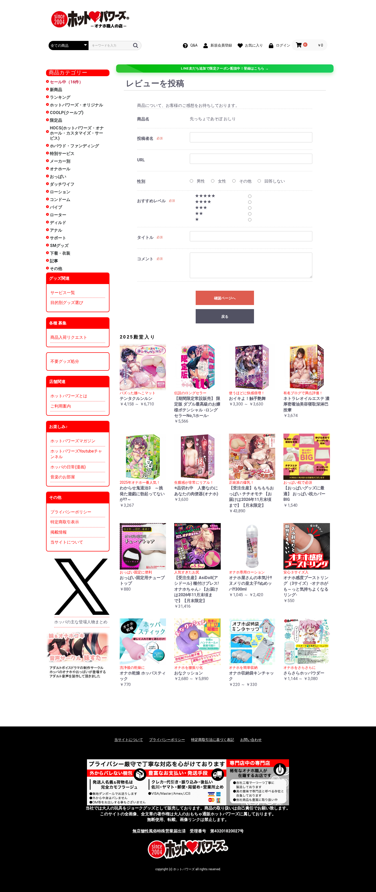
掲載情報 (58, 532)
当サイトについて (66, 542)
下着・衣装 (60, 253)
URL (141, 159)
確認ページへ (225, 298)
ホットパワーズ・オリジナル (76, 105)
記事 (54, 260)
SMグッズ (59, 245)
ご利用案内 (60, 406)
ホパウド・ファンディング (74, 145)
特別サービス (62, 153)
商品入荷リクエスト (68, 337)
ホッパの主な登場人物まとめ (80, 621)
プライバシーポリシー (70, 512)
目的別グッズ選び (66, 302)
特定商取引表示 (64, 522)
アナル (56, 230)
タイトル (145, 237)
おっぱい (58, 176)
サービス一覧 (62, 292)
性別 (141, 181)
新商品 (56, 89)
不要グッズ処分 (64, 361)
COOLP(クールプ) (66, 112)
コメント (145, 258)
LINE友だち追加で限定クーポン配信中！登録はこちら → (225, 68)
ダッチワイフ (62, 184)
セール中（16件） (66, 82)
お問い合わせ (251, 740)
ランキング (60, 97)
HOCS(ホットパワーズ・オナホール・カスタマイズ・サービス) (77, 133)
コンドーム (60, 199)
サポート (58, 237)
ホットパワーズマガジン (72, 440)
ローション (60, 191)
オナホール (60, 168)
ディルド (58, 222)
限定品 (56, 120)
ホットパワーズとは (68, 395)
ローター (58, 214)
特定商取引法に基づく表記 (212, 740)
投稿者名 (145, 138)
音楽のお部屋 (62, 477)
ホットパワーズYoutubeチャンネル (76, 454)
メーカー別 (60, 161)
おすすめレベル (151, 200)
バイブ (56, 207)
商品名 (143, 119)
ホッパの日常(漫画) (68, 467)
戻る (224, 316)
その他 (56, 268)
